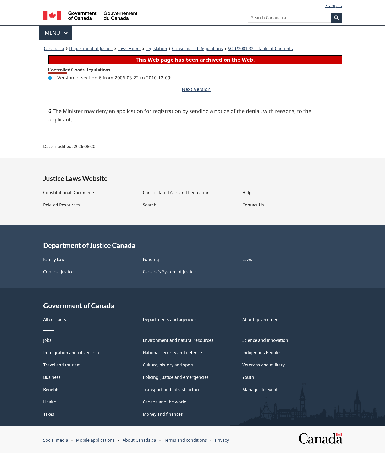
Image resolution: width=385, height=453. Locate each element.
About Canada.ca (139, 440)
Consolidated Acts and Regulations (177, 192)
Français (333, 5)
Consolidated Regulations (197, 48)
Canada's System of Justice (169, 272)
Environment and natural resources (178, 340)
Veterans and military (263, 365)
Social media (55, 440)
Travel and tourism (62, 365)
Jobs (47, 340)
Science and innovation (265, 340)
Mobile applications (95, 440)
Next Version (196, 89)
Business (52, 377)
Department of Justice (91, 48)
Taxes (48, 414)
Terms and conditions (185, 440)
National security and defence (172, 352)
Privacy (222, 440)
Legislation (156, 48)
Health (49, 402)
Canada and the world (164, 402)
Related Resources (61, 205)
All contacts (54, 319)
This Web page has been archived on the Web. (195, 59)
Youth (248, 377)
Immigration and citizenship (71, 352)
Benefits (51, 389)
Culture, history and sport (168, 365)
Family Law (54, 259)
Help (246, 192)
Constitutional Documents (69, 192)
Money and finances (163, 414)
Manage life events (261, 389)
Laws (247, 259)
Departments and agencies (169, 319)
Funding (151, 259)
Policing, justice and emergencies (176, 377)
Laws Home (129, 48)
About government (261, 319)
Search (149, 205)
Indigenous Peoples (262, 352)
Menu (53, 32)
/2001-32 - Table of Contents (260, 48)
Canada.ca (54, 48)
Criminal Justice (58, 272)
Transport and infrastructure (171, 389)
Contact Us (253, 205)
